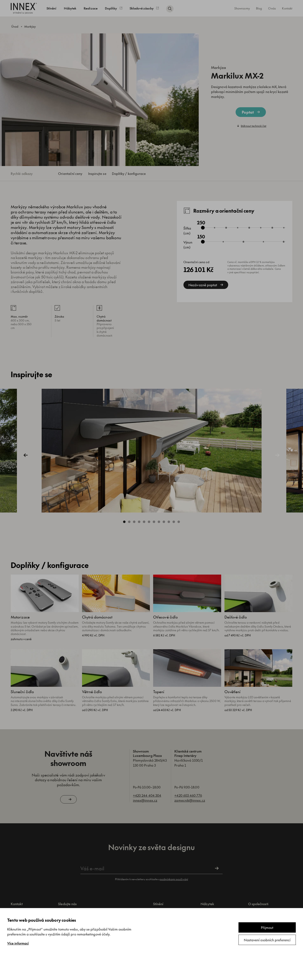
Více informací (18, 943)
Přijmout (267, 927)
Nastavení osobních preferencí (267, 940)
